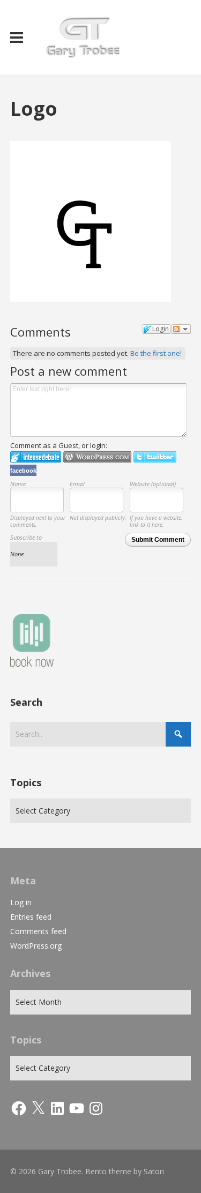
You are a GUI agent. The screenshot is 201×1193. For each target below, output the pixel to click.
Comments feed (38, 931)
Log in (21, 902)
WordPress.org (36, 946)
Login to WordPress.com (97, 457)
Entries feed (30, 917)
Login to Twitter (154, 457)
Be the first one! (156, 353)
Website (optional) (153, 484)
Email (77, 484)
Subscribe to (26, 537)
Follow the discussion (181, 329)
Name (18, 484)
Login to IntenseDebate (35, 457)
